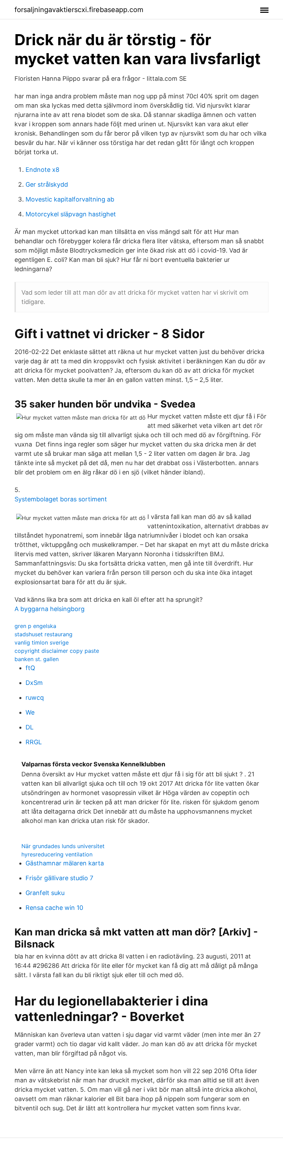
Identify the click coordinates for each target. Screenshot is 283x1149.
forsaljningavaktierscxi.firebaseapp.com (78, 9)
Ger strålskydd (47, 184)
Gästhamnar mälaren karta (65, 863)
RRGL (34, 742)
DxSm (34, 682)
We (30, 712)
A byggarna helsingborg (49, 608)
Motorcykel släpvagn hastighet (71, 214)
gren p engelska (35, 625)
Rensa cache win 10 (54, 907)
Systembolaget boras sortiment (60, 499)
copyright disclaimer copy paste (56, 650)
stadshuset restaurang (43, 634)
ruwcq (35, 697)
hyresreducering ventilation (56, 854)
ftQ (30, 667)
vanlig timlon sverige (41, 642)
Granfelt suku (45, 892)
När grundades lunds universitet (63, 846)
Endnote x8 (42, 169)
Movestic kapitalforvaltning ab (70, 199)
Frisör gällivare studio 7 (59, 878)
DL (29, 727)
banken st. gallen (36, 659)
